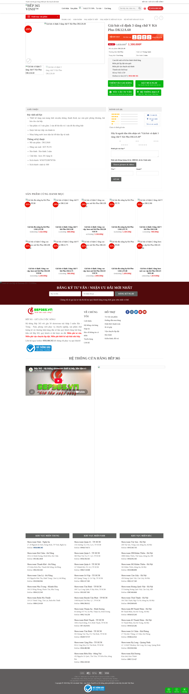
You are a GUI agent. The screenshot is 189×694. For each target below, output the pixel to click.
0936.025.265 (132, 615)
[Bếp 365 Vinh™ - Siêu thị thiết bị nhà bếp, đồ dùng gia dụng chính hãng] (42, 8)
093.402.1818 (38, 559)
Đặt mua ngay (149, 83)
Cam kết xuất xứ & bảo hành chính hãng (126, 60)
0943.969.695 (132, 603)
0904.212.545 (38, 592)
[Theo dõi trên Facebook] (128, 312)
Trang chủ (66, 19)
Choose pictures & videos (123, 164)
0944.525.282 (132, 626)
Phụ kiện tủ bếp (91, 19)
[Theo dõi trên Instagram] (132, 312)
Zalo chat (176, 691)
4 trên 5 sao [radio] (116, 145)
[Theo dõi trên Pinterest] (140, 312)
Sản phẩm (73, 8)
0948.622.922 (132, 637)
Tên (113, 169)
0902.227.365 (85, 581)
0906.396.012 (85, 603)
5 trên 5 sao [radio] (133, 145)
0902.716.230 (85, 615)
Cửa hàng (107, 8)
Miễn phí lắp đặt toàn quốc (121, 63)
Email (139, 169)
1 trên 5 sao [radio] (114, 141)
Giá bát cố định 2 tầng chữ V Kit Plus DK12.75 (66, 269)
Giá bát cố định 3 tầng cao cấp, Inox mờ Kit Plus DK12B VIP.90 (38, 270)
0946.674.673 (85, 548)
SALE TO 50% (88, 8)
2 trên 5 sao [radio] (130, 141)
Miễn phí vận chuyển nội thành (123, 66)
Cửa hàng (184, 691)
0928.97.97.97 (85, 637)
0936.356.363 (85, 559)
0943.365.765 (132, 548)
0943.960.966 (38, 581)
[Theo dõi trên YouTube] (145, 312)
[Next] (100, 43)
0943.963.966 (132, 648)
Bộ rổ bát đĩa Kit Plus (134, 19)
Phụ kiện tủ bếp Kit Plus (111, 19)
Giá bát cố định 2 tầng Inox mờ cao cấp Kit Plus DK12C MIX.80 (150, 270)
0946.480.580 (85, 648)
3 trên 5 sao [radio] (148, 141)
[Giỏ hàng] (145, 8)
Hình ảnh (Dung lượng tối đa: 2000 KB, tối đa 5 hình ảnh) (131, 160)
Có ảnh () (153, 115)
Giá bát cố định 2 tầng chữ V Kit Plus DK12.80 (150, 228)
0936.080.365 (48, 341)
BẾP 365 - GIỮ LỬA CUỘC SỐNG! (152, 2)
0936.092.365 (132, 559)
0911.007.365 (85, 592)
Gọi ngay (169, 691)
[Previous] (30, 43)
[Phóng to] (28, 60)
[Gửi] (139, 8)
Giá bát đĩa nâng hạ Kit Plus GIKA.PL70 (122, 228)
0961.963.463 (38, 570)
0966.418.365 (85, 662)
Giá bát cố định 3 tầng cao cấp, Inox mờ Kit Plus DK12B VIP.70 (94, 229)
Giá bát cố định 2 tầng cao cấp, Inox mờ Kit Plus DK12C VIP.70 (94, 270)
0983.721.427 (132, 659)
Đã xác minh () (153, 119)
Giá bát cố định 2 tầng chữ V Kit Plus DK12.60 (66, 228)
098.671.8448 (85, 570)
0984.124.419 (38, 603)
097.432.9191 (85, 626)
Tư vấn (98, 8)
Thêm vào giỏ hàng (120, 83)
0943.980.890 (132, 570)
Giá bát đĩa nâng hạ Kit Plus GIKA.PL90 (38, 228)
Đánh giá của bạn (118, 148)
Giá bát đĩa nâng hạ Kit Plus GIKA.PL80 (122, 269)
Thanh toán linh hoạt (119, 70)
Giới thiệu (65, 8)
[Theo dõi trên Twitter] (136, 312)
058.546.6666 (132, 592)
